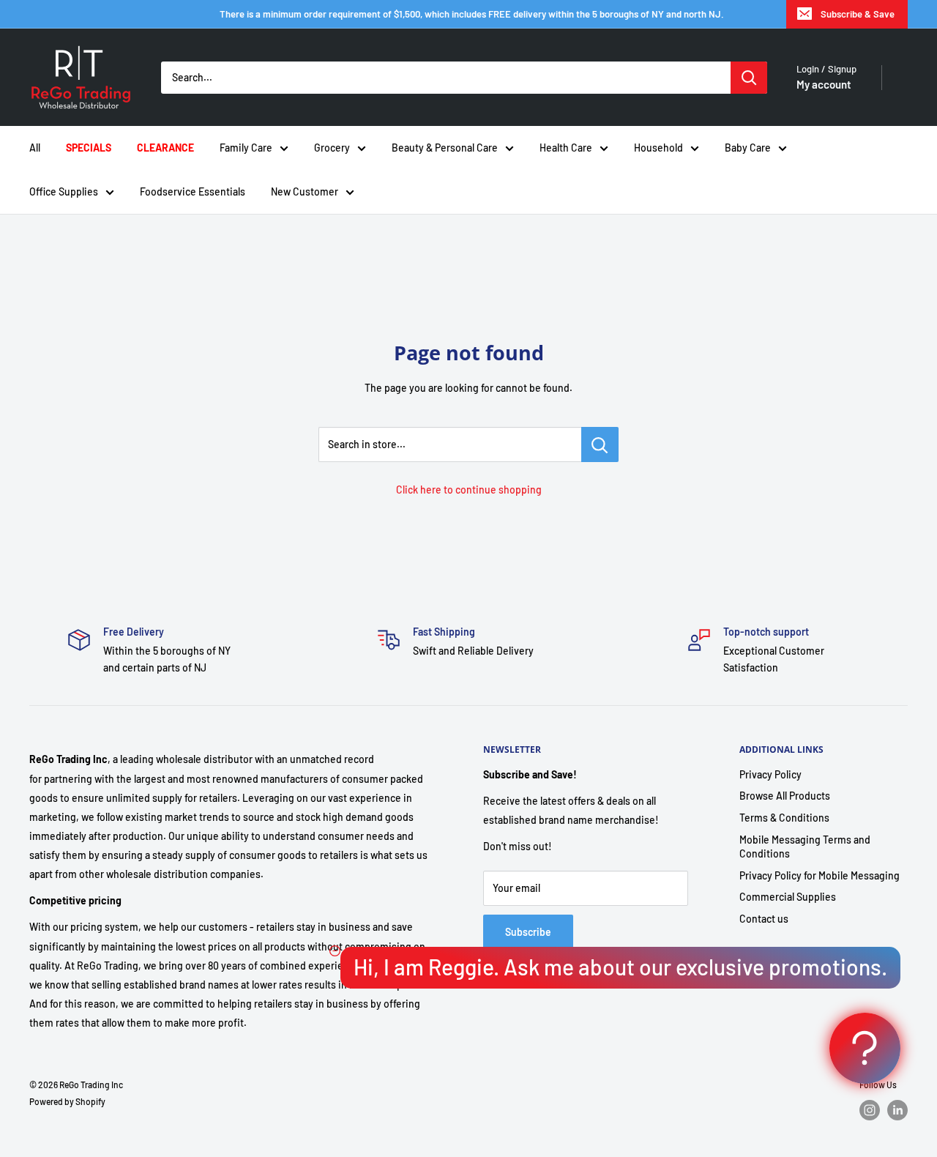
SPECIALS (88, 147)
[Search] (749, 78)
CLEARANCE (165, 147)
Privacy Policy (770, 774)
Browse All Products (784, 795)
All (34, 147)
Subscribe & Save (858, 14)
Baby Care (748, 147)
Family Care (246, 147)
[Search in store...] (600, 444)
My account (823, 84)
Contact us (763, 918)
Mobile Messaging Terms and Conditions (804, 846)
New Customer (304, 191)
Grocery (332, 147)
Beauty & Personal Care (445, 147)
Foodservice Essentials (192, 191)
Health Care (566, 147)
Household (658, 147)
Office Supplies (63, 191)
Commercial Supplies (787, 896)
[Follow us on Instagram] (869, 1110)
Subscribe (528, 932)
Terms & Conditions (784, 817)
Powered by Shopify (67, 1101)
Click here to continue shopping (469, 489)
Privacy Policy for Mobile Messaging (819, 875)
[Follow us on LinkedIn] (897, 1110)
